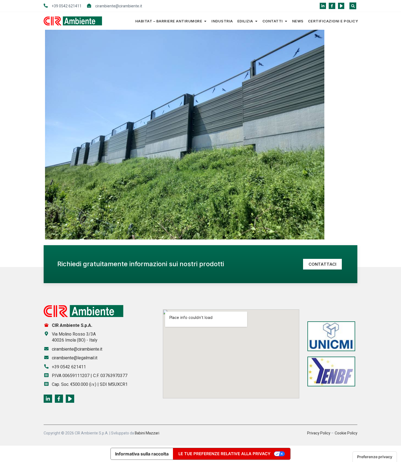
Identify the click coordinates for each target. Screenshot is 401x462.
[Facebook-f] (332, 6)
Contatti (272, 21)
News (298, 21)
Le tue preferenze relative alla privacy (224, 453)
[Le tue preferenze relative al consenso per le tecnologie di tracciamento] (375, 457)
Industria (222, 21)
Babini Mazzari (147, 433)
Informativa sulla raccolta (142, 454)
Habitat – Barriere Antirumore (168, 21)
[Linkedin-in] (323, 6)
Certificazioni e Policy (333, 21)
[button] (352, 5)
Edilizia (245, 21)
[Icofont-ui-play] (341, 6)
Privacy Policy (318, 433)
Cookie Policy (346, 433)
